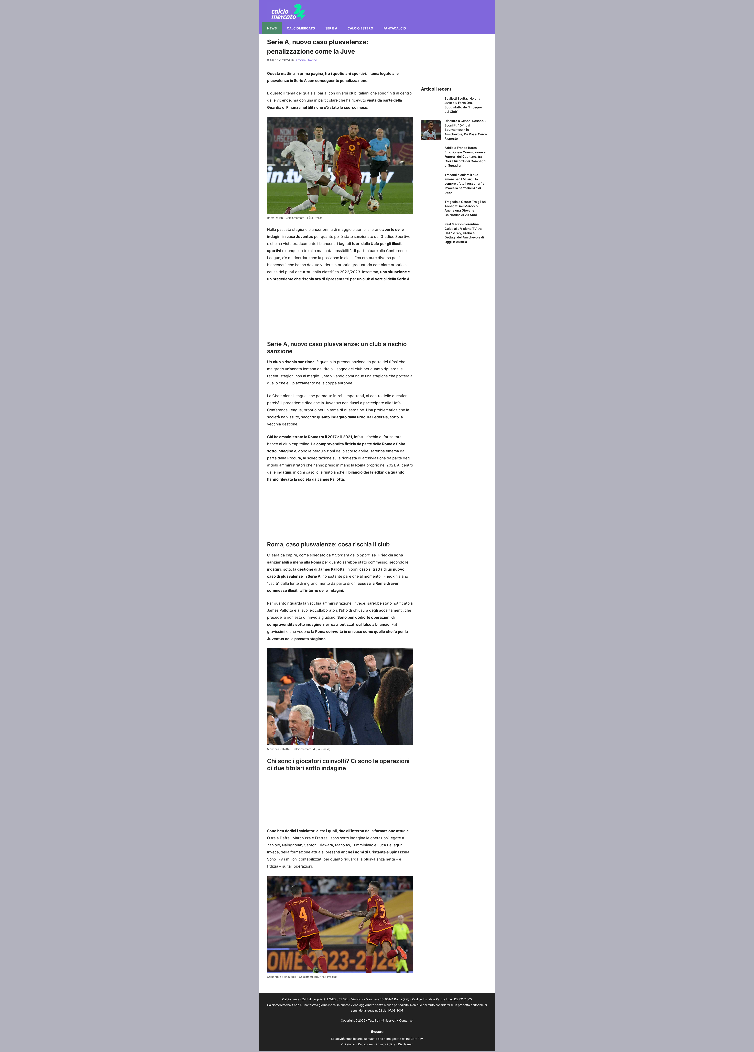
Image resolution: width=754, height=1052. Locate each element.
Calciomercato (301, 28)
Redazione (365, 1044)
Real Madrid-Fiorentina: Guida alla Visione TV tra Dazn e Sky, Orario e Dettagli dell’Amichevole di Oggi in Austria (464, 233)
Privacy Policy (385, 1044)
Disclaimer (405, 1044)
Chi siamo (348, 1044)
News (272, 28)
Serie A (331, 28)
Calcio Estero (360, 28)
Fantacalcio (394, 28)
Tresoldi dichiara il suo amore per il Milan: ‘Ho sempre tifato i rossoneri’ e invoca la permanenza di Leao (464, 183)
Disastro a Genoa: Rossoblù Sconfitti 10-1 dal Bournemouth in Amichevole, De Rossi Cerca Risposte (466, 129)
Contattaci (406, 1020)
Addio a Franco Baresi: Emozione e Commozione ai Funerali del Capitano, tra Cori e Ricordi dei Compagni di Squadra (465, 156)
